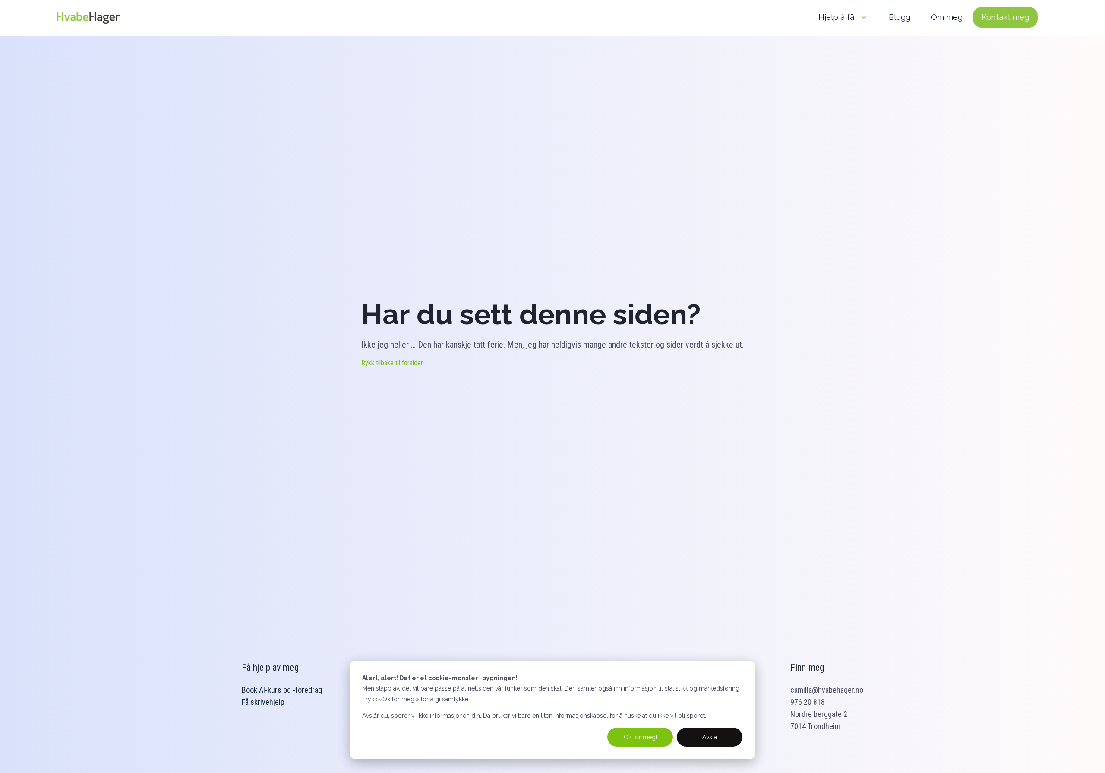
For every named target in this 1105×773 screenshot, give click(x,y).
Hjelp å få (836, 17)
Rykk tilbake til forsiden (392, 363)
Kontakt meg (1005, 17)
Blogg (899, 17)
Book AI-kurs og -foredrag (282, 689)
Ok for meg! (640, 737)
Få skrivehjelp (263, 701)
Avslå (709, 737)
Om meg (947, 17)
